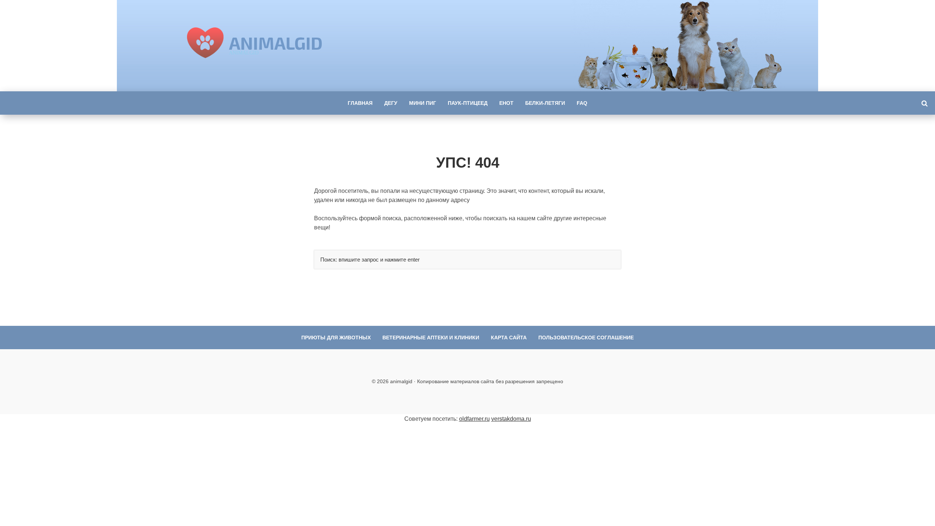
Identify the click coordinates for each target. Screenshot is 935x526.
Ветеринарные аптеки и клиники (430, 337)
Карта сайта (509, 337)
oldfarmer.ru (474, 419)
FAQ (582, 103)
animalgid (276, 42)
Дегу (390, 103)
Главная (360, 103)
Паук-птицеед (468, 103)
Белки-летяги (545, 103)
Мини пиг (422, 103)
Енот (506, 103)
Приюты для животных (336, 337)
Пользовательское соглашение (586, 337)
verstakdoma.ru (511, 419)
